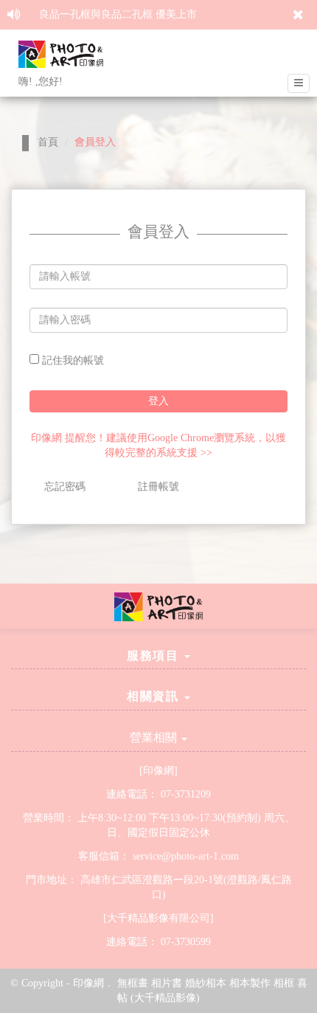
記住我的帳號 (71, 360)
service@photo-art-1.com (186, 856)
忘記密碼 (65, 486)
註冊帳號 (158, 486)
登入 (158, 401)
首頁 (48, 142)
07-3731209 (186, 794)
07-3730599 (186, 941)
